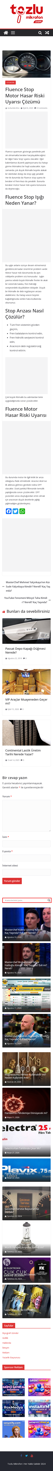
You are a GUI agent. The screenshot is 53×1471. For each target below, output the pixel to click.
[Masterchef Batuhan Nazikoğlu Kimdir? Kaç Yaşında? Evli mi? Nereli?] (26, 1031)
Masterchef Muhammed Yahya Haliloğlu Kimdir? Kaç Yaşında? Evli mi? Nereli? (26, 965)
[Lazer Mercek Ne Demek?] (26, 1301)
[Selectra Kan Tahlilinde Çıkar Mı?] (26, 1140)
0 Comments (42, 108)
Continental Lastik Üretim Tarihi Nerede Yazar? (23, 752)
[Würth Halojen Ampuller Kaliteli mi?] (26, 1239)
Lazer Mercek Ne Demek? (19, 1310)
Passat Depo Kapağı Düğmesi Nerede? (25, 650)
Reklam (5, 1352)
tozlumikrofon (13, 108)
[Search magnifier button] (49, 900)
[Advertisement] (26, 130)
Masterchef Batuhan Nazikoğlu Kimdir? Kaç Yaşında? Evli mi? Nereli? (26, 1038)
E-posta (7, 851)
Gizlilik (5, 1338)
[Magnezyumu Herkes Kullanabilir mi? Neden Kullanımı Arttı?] (26, 1069)
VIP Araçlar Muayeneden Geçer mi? (26, 701)
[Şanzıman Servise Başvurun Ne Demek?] (26, 1203)
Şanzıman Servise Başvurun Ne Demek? (22, 1210)
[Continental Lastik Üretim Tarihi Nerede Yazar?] (26, 722)
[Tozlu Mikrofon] (5, 32)
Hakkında (6, 1342)
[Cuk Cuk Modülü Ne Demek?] (26, 1270)
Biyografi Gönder (10, 1333)
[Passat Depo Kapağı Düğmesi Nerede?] (26, 620)
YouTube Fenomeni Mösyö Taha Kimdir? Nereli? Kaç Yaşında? (25, 600)
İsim (5, 837)
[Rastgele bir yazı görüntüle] (47, 32)
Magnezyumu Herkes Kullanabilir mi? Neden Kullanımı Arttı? (25, 1076)
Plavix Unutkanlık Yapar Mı (19, 1173)
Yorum (7, 796)
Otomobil (10, 83)
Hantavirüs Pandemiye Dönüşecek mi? (26, 1113)
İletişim (5, 1347)
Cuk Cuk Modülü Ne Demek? (20, 1274)
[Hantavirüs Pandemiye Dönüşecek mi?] (26, 1104)
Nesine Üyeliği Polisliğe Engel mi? (23, 1003)
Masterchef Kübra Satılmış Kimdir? (24, 929)
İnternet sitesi (10, 865)
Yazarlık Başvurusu (11, 1357)
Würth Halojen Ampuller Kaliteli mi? (24, 1247)
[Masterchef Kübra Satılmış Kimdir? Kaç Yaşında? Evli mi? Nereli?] (26, 924)
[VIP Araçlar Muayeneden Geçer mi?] (26, 671)
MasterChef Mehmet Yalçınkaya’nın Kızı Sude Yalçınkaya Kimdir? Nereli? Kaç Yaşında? (28, 586)
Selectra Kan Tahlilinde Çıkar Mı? (23, 1148)
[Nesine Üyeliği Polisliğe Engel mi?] (26, 995)
